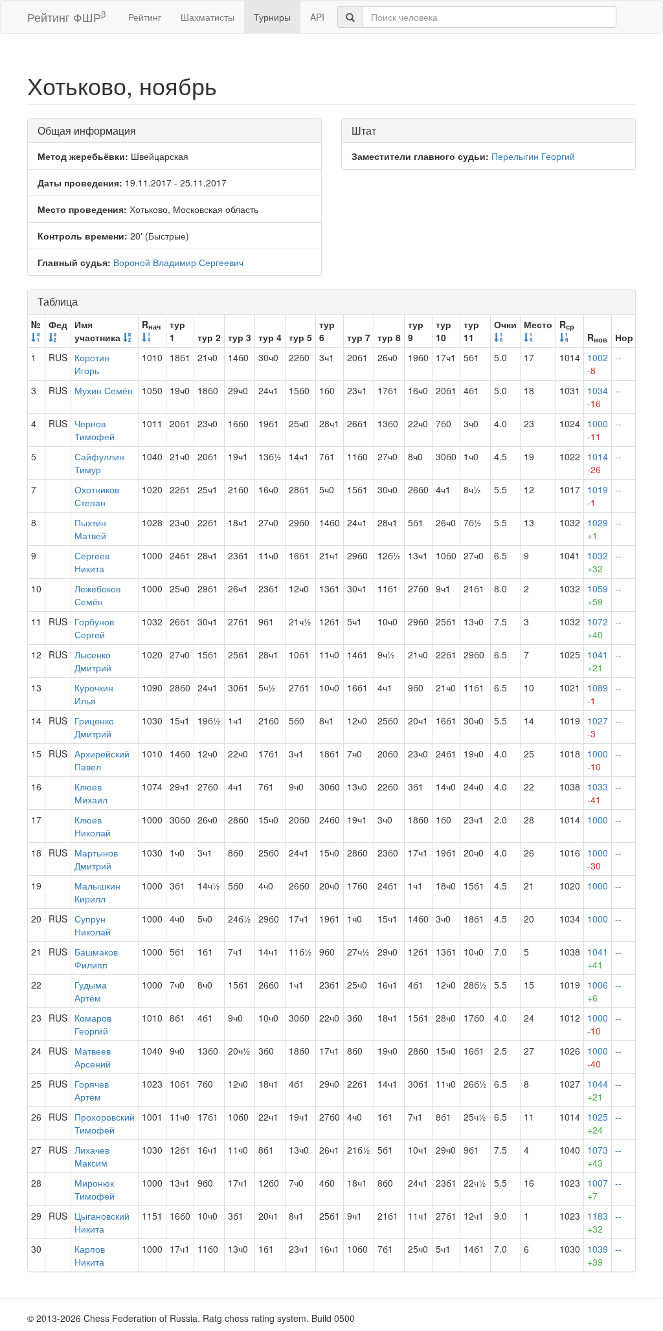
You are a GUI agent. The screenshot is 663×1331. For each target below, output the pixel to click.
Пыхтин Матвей (90, 529)
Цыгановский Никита (101, 1222)
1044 (597, 1090)
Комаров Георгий (92, 1024)
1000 (597, 430)
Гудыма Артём (90, 991)
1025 (597, 1123)
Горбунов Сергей (94, 628)
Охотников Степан (96, 496)
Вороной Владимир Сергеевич (178, 262)
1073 (597, 1156)
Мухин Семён (103, 390)
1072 (597, 628)
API (317, 16)
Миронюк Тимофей (94, 1189)
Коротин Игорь (91, 364)
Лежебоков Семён (97, 595)
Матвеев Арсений (92, 1057)
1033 (597, 793)
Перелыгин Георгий (533, 156)
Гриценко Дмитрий (94, 727)
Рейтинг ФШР (66, 16)
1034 (597, 397)
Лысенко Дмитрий (92, 661)
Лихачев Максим (91, 1156)
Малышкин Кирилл (97, 892)
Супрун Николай (92, 925)
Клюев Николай (92, 826)
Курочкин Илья (93, 694)
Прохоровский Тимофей (104, 1123)
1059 (597, 595)
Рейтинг (144, 16)
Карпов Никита (89, 1255)
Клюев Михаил (90, 793)
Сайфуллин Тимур (99, 463)
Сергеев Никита (91, 562)
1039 (597, 1255)
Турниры (272, 16)
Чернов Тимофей (94, 430)
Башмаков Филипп (96, 958)
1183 (597, 1222)
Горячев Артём (91, 1090)
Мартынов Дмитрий (96, 859)
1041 (597, 661)
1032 (597, 562)
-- (618, 357)
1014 (597, 463)
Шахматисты (207, 16)
